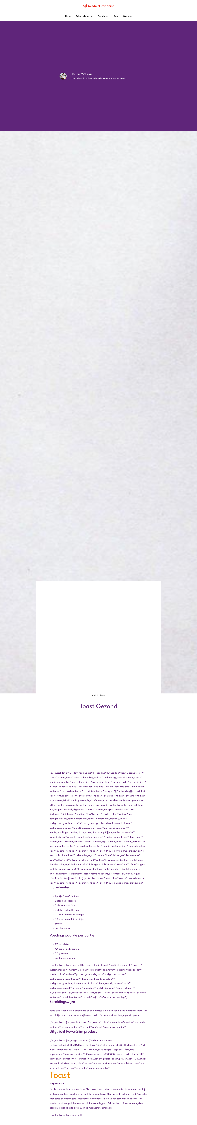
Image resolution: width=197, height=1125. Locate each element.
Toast (60, 1075)
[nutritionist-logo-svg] (98, 5)
